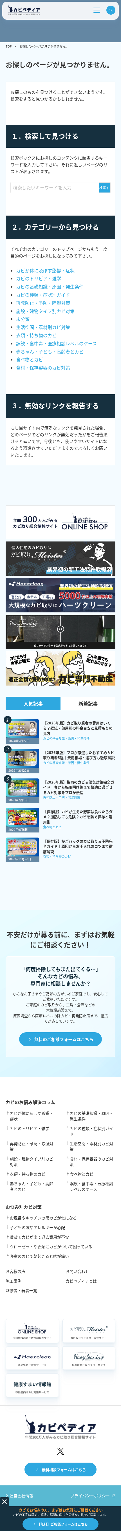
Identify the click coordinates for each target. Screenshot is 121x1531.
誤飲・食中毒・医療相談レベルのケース (56, 343)
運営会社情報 (21, 1495)
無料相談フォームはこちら (64, 1469)
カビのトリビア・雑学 (38, 278)
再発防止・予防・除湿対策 (43, 302)
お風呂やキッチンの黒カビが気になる (43, 1218)
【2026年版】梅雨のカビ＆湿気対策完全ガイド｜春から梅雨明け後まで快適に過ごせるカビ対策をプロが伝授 (78, 787)
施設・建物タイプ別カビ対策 (45, 311)
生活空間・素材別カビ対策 (43, 327)
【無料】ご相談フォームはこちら (62, 1524)
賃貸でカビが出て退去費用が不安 (39, 1237)
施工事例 (13, 1281)
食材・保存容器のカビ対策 (43, 367)
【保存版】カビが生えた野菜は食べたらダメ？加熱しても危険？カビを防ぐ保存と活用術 (78, 816)
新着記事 (88, 703)
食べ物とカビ (29, 359)
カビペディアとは (81, 1281)
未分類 (23, 318)
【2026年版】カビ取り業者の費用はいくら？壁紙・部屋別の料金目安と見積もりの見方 (78, 728)
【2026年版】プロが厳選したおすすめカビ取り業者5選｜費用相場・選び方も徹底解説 (79, 755)
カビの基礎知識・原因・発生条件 (50, 286)
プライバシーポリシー (90, 1495)
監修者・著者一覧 (21, 1290)
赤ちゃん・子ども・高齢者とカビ (50, 351)
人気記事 (33, 703)
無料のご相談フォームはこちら (63, 1039)
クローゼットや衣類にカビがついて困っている (51, 1246)
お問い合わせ (77, 1271)
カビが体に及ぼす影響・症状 (45, 270)
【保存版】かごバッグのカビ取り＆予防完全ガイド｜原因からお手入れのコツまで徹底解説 (78, 846)
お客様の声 (15, 1271)
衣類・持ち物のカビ (36, 335)
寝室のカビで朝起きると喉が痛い (39, 1256)
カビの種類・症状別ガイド (43, 294)
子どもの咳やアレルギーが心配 (37, 1227)
